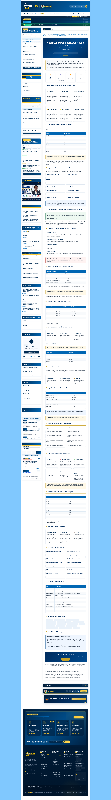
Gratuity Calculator (26, 86)
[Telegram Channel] (36, 743)
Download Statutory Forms (68, 767)
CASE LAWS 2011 (26, 393)
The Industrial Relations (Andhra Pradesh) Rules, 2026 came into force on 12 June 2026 (31, 131)
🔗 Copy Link (83, 692)
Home (85, 686)
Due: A (33, 21)
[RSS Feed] (47, 743)
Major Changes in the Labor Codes (29, 208)
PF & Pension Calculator (68, 762)
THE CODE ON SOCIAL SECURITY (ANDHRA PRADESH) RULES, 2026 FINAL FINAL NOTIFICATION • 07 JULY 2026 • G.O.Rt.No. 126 (31, 120)
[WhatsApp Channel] (33, 743)
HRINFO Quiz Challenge (68, 755)
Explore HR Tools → (78, 718)
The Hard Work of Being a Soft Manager (30, 46)
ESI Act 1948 (43, 769)
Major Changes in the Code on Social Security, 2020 (30, 216)
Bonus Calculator (26, 83)
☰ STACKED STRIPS (76, 16)
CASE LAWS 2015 (26, 385)
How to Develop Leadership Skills (29, 62)
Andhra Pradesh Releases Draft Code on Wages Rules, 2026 (30, 90)
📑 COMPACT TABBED (83, 16)
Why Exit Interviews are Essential (29, 54)
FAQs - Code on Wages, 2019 (28, 92)
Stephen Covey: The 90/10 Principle (29, 49)
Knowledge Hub (72, 13)
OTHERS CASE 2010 (26, 398)
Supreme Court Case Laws (68, 770)
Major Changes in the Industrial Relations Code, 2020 (30, 212)
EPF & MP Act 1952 (44, 767)
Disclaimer (75, 793)
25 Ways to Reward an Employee (29, 59)
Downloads (81, 13)
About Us (57, 793)
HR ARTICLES (38, 253)
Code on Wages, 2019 (45, 756)
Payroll (64, 13)
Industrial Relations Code (44, 759)
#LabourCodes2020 (79, 755)
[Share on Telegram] (70, 692)
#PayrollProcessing (79, 766)
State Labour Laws (44, 776)
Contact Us (80, 793)
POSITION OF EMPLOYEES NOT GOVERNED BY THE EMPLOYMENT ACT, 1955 (31, 374)
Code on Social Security (45, 762)
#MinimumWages (79, 760)
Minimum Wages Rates (56, 777)
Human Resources (28, 13)
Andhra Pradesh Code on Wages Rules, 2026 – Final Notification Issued (31, 80)
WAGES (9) (23, 77)
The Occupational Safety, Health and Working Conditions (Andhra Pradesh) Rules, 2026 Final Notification (51, 19)
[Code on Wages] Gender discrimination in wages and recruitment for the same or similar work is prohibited (52, 24)
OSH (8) (35, 77)
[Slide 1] (84, 703)
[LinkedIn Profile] (38, 743)
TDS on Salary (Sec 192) (56, 775)
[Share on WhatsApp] (67, 692)
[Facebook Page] (44, 743)
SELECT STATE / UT (26, 446)
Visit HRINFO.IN (65, 660)
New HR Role (25, 43)
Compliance (57, 13)
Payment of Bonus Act (45, 774)
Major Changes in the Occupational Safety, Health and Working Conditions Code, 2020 (31, 220)
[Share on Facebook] (78, 692)
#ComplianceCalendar (79, 764)
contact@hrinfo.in (81, 776)
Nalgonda (24, 330)
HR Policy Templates (68, 764)
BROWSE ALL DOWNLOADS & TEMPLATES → (32, 67)
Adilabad (24, 320)
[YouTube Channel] (41, 743)
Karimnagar (25, 322)
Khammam (25, 325)
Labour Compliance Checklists (55, 763)
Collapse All (38, 106)
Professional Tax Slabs (56, 773)
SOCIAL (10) (31, 77)
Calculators (38, 13)
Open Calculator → (31, 352)
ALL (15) (39, 77)
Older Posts (48, 686)
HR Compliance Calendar (56, 757)
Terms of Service (69, 793)
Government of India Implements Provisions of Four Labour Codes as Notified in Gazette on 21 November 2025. (69, 30)
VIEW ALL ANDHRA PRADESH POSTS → (32, 174)
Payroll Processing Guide (55, 766)
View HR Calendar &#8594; (80, 700)
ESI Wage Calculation (56, 771)
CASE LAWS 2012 (26, 390)
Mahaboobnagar (26, 328)
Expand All (33, 106)
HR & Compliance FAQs (68, 776)
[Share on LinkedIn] (73, 692)
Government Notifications (66, 774)
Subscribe (66, 742)
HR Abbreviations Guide (27, 51)
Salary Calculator (67, 757)
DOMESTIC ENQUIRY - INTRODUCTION (30, 367)
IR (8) (27, 77)
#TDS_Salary (78, 771)
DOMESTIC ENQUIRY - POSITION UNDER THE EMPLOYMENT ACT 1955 (31, 371)
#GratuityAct (78, 762)
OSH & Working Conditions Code (44, 765)
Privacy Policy (63, 793)
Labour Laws (49, 13)
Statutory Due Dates (56, 760)
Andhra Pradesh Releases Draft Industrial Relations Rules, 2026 (30, 278)
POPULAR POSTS (31, 253)
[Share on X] (75, 692)
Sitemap (84, 793)
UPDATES (25, 253)
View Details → (37, 468)
